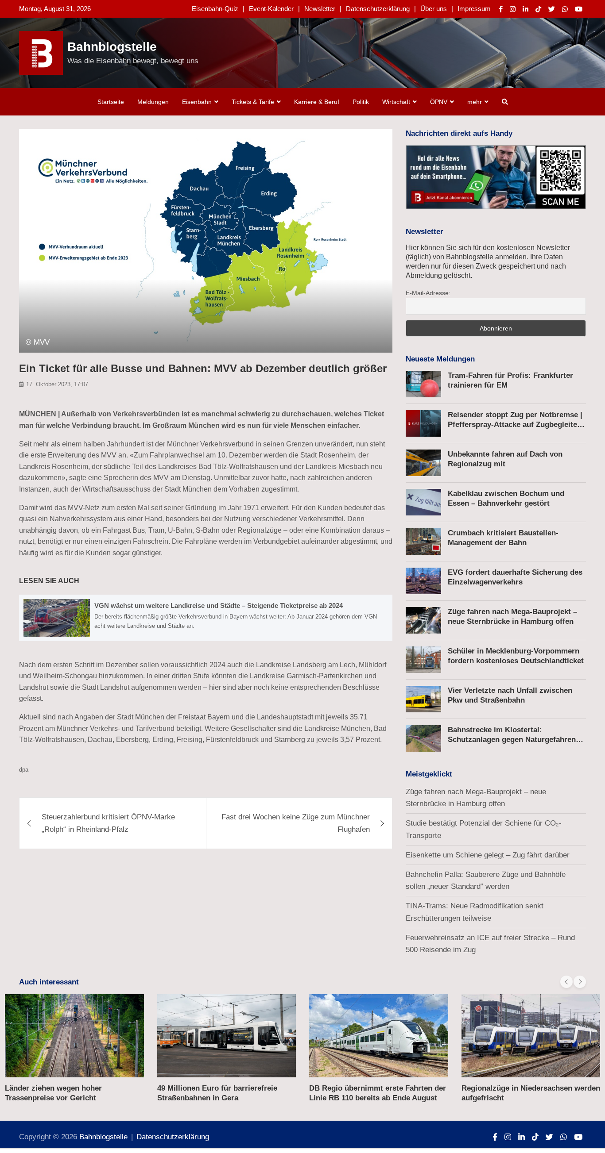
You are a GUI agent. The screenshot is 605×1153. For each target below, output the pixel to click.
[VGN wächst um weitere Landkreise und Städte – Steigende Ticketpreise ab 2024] (205, 618)
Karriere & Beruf (316, 101)
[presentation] (566, 982)
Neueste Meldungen (440, 359)
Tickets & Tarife (253, 101)
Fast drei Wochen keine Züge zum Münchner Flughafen (295, 823)
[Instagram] (512, 9)
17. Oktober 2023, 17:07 (57, 384)
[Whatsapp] (564, 9)
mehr (474, 101)
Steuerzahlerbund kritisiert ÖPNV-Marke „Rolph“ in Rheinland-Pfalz (108, 823)
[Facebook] (500, 9)
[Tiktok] (538, 9)
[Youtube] (578, 9)
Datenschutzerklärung (378, 8)
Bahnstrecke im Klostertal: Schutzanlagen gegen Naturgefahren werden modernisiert (512, 739)
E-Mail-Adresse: (428, 292)
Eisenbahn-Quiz (215, 8)
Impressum (474, 8)
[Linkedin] (525, 9)
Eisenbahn (197, 101)
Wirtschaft (396, 101)
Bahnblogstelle (112, 47)
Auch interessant (49, 982)
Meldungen (153, 101)
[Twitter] (551, 9)
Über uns (433, 8)
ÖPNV (438, 101)
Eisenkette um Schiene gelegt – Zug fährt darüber (488, 855)
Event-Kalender (271, 8)
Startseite (110, 101)
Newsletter (319, 8)
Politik (361, 101)
